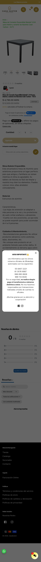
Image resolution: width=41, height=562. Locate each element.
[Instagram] (22, 306)
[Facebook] (19, 306)
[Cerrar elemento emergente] (35, 252)
